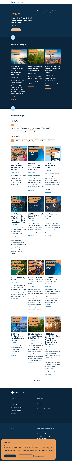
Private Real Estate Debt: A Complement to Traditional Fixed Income (35, 281)
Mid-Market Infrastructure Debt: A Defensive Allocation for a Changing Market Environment (52, 339)
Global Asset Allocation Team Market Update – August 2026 (34, 166)
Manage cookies (39, 456)
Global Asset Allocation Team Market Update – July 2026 (51, 281)
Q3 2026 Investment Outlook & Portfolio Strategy (35, 216)
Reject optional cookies (25, 456)
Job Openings (14, 436)
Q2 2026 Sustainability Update (50, 165)
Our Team (40, 398)
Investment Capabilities (44, 409)
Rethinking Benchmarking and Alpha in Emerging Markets (17, 337)
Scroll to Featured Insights (13, 37)
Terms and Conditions (42, 433)
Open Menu (60, 2)
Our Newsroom (41, 414)
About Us (13, 398)
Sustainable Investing (16, 410)
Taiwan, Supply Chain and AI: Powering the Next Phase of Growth (52, 70)
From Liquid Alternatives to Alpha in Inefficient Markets (18, 166)
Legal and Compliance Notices (45, 428)
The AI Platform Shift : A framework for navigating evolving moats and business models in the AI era (18, 218)
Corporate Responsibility (17, 407)
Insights (39, 403)
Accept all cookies (10, 456)
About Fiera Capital (15, 404)
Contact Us (13, 413)
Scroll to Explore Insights (13, 108)
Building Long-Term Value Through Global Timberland (35, 68)
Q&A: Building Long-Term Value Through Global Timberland (35, 336)
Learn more (16, 30)
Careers (13, 428)
